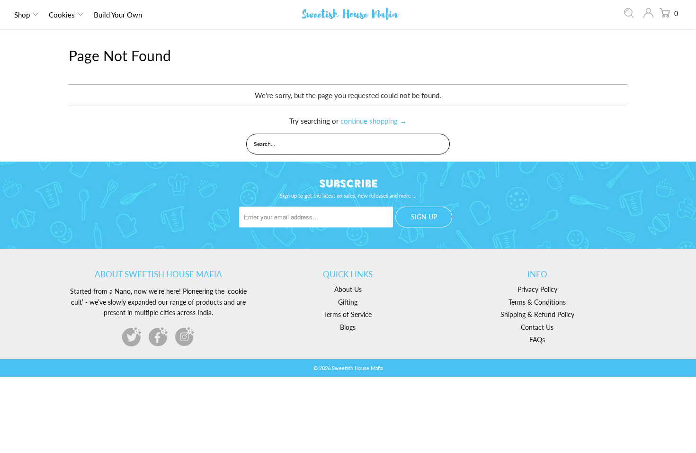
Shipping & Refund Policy (537, 314)
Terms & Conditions (537, 302)
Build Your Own (118, 14)
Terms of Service (348, 314)
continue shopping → (373, 121)
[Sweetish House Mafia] (350, 14)
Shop (22, 14)
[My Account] (648, 14)
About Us (348, 289)
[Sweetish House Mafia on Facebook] (158, 336)
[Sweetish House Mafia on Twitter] (131, 336)
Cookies (62, 14)
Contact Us (537, 327)
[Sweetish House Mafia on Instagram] (184, 336)
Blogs (348, 327)
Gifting (347, 302)
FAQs (537, 339)
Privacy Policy (537, 289)
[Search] (629, 15)
